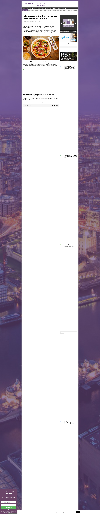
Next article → (55, 105)
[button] (65, 8)
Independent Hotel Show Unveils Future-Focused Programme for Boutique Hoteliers (69, 68)
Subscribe (54, 8)
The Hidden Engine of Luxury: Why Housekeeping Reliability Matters (70, 156)
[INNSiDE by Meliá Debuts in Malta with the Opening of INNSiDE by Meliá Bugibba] (62, 329)
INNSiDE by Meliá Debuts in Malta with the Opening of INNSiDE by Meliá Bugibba (70, 245)
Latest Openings (38, 21)
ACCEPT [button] (78, 512)
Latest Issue (41, 8)
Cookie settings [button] (72, 512)
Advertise (34, 8)
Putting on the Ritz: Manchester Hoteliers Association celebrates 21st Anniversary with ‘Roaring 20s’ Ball (70, 335)
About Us (29, 8)
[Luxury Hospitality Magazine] (34, 6)
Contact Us (61, 8)
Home (23, 8)
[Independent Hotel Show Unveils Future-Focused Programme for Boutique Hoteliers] (62, 152)
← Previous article (27, 105)
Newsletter (48, 8)
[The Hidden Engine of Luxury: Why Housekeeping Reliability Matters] (62, 241)
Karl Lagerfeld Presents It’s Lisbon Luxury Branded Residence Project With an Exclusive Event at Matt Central (70, 423)
